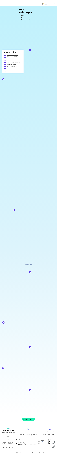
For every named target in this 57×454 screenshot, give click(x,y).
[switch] (46, 4)
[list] (30, 1)
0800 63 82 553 (32, 442)
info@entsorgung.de (33, 444)
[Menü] (47, 3)
